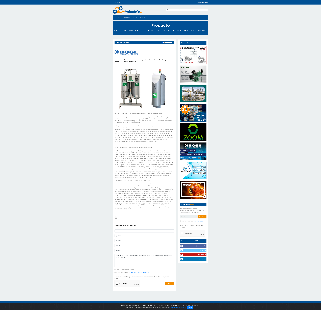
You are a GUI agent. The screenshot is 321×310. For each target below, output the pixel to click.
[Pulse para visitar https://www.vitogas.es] (193, 93)
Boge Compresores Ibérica (132, 30)
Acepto (190, 307)
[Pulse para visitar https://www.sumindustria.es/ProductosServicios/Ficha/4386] (193, 112)
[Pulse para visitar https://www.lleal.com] (193, 55)
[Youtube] (119, 2)
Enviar (169, 283)
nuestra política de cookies (177, 307)
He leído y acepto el (132, 272)
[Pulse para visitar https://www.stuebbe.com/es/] (193, 189)
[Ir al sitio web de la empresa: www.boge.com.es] (126, 52)
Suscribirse (202, 216)
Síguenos (203, 250)
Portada (118, 17)
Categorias (126, 17)
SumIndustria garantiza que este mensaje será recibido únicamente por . (142, 278)
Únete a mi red (201, 259)
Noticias (135, 17)
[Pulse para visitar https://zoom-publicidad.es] (193, 132)
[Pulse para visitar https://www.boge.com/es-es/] (193, 151)
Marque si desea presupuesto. (125, 270)
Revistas (142, 17)
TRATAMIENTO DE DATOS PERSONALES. (138, 272)
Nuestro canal (201, 255)
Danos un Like (201, 246)
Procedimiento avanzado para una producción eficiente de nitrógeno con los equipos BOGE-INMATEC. (176, 30)
